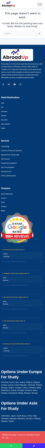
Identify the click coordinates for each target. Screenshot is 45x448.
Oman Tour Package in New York (12, 429)
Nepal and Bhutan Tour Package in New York (33, 427)
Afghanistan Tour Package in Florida (32, 428)
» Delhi (5, 254)
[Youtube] (15, 84)
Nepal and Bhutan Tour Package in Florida (18, 427)
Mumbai (5, 280)
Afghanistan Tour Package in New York (39, 428)
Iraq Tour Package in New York (36, 429)
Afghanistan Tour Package (20, 428)
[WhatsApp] (11, 445)
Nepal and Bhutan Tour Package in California (26, 427)
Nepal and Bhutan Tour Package (12, 427)
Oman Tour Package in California (6, 429)
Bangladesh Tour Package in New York (14, 428)
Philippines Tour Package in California (6, 427)
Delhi (4, 277)
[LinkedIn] (9, 84)
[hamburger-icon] (39, 4)
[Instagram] (20, 84)
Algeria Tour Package (41, 429)
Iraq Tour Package (21, 429)
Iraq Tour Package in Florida (31, 429)
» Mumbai (6, 256)
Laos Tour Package (39, 427)
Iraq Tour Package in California (26, 429)
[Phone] (33, 445)
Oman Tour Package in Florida (17, 429)
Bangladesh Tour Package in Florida (8, 428)
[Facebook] (3, 84)
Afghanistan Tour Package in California (25, 428)
